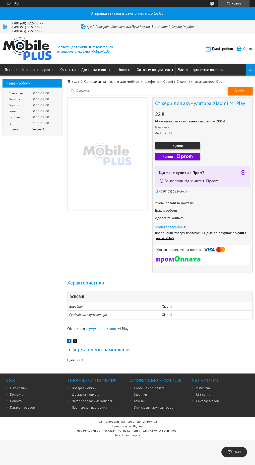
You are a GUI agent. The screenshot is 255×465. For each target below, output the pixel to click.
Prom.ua (151, 421)
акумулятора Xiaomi (101, 328)
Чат (238, 452)
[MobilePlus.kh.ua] (27, 49)
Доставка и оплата (97, 70)
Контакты (68, 70)
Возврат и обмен (84, 388)
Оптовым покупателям (155, 70)
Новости (124, 70)
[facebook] (69, 341)
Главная (11, 70)
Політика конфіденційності (159, 430)
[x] (75, 341)
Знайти (240, 91)
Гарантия (140, 394)
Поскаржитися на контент (120, 430)
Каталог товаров (36, 70)
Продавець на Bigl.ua (127, 426)
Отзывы (139, 401)
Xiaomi (168, 81)
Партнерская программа (89, 407)
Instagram (203, 388)
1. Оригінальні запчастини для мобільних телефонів (120, 81)
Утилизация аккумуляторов (153, 407)
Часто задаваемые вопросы (201, 70)
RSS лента (203, 394)
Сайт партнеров (207, 401)
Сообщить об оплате (149, 388)
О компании (18, 388)
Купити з (169, 156)
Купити (178, 146)
